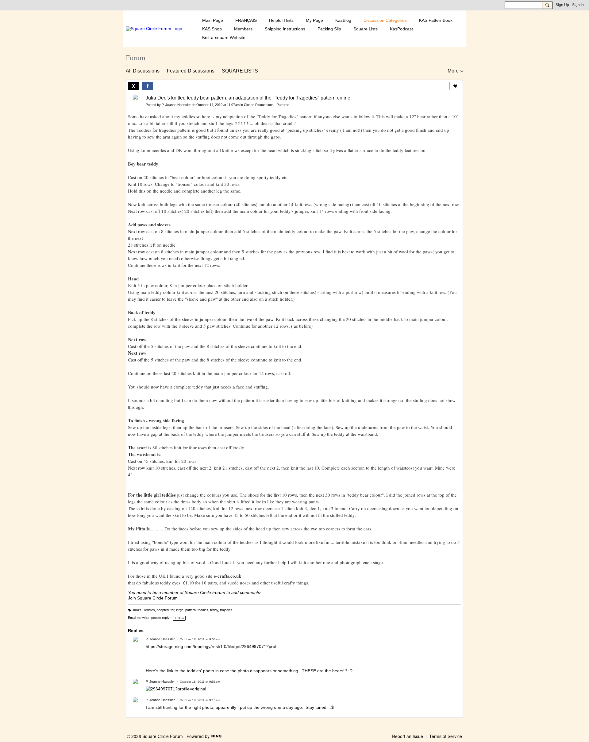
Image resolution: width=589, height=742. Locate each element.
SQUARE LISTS (240, 70)
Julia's (136, 610)
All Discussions (143, 70)
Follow (179, 618)
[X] (133, 86)
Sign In (578, 5)
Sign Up (562, 5)
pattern (190, 610)
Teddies (149, 610)
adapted (163, 610)
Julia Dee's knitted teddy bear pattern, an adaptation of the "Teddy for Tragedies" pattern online (248, 97)
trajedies (226, 610)
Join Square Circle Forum (153, 598)
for (172, 610)
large (179, 610)
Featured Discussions (190, 70)
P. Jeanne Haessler (176, 105)
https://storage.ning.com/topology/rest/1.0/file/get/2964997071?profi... (213, 646)
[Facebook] (147, 86)
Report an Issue (407, 736)
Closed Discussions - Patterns (266, 105)
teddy (214, 610)
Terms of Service (445, 736)
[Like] (455, 86)
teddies (203, 610)
